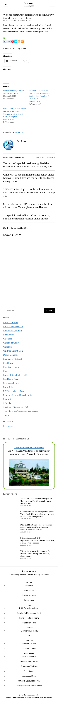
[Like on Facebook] (7, 42)
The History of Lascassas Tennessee (20, 411)
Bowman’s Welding (12, 330)
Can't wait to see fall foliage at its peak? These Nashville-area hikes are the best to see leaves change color (28, 178)
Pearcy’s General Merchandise (18, 395)
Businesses (8, 334)
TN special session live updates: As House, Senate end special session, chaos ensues (26, 217)
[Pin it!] (12, 42)
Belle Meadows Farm (13, 326)
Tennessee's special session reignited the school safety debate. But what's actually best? (28, 165)
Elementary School (12, 358)
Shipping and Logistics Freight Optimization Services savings (29, 697)
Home (29, 582)
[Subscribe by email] (19, 42)
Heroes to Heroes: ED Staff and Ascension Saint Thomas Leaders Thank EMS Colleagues (14, 112)
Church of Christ (11, 342)
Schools (7, 403)
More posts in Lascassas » (45, 157)
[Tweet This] (15, 42)
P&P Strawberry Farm (14, 391)
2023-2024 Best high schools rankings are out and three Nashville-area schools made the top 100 (29, 192)
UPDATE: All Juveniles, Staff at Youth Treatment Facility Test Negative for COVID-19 (39, 94)
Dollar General (10, 354)
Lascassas (29, 3)
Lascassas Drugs (11, 383)
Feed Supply (9, 362)
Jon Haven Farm (11, 379)
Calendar (7, 338)
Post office (8, 399)
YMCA (6, 415)
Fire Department (11, 366)
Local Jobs (8, 387)
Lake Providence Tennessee (29, 447)
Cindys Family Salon (13, 350)
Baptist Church (10, 322)
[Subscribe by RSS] (22, 42)
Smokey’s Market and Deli (15, 407)
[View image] (4, 38)
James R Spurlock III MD (15, 374)
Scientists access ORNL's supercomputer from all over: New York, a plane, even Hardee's (28, 205)
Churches (7, 346)
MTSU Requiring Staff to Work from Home (13, 91)
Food (5, 370)
